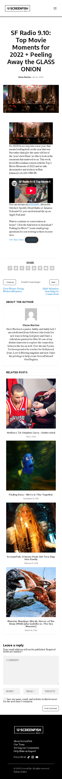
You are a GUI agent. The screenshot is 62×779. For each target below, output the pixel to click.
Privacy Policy (20, 771)
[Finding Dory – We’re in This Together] (31, 466)
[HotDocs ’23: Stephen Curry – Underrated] (31, 404)
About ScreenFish (23, 741)
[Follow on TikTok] (29, 757)
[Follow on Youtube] (37, 757)
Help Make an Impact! (25, 751)
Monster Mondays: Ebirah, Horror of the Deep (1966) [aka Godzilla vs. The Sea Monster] (31, 624)
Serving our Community (26, 748)
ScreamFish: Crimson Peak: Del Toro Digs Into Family (31, 558)
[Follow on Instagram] (32, 757)
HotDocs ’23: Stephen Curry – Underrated (31, 432)
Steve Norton (24, 77)
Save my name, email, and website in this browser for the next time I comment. (30, 700)
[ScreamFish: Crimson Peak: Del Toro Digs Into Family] (31, 528)
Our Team (19, 745)
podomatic (33, 204)
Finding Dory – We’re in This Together (31, 494)
